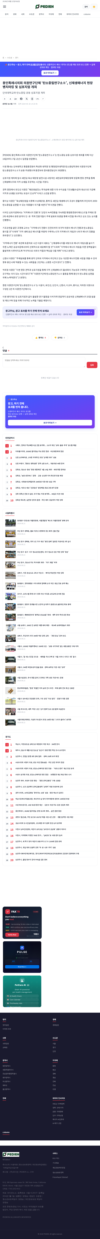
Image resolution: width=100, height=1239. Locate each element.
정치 (6, 14)
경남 (54, 1077)
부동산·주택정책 (58, 1104)
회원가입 (88, 1)
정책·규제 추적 (58, 1107)
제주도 (5, 1085)
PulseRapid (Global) (60, 1177)
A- (5, 99)
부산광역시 (6, 1081)
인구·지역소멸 (58, 1115)
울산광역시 (6, 1089)
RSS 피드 (56, 1158)
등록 (92, 365)
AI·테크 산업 (57, 1123)
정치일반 (6, 1025)
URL (37, 99)
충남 (54, 1070)
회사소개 (6, 1165)
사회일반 (6, 1043)
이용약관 (14, 1165)
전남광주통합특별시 (10, 1073)
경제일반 (56, 1025)
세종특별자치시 (8, 1070)
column (87, 14)
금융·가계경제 (58, 1111)
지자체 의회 (7, 1029)
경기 (54, 1047)
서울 (54, 1043)
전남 (54, 1085)
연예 (60, 14)
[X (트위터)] (26, 99)
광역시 (41, 14)
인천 (54, 1051)
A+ (15, 98)
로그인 (95, 1)
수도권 (31, 14)
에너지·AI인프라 (58, 1119)
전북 (54, 1081)
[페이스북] (21, 99)
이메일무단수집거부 (10, 1168)
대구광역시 (6, 1077)
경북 (54, 1073)
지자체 (51, 14)
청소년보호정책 (25, 1165)
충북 (54, 1066)
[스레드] (32, 99)
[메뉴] (5, 6)
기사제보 (56, 1163)
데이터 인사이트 (73, 14)
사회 (22, 14)
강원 (54, 1089)
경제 (14, 14)
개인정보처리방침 (59, 1167)
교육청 (5, 1047)
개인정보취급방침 (39, 1165)
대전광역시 (6, 1066)
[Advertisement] (50, 37)
